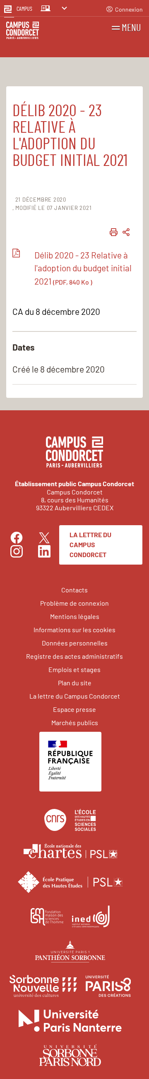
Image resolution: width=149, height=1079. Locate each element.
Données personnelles (75, 643)
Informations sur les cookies (74, 629)
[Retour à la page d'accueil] (22, 32)
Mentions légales (74, 616)
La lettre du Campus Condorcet (90, 544)
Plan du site (74, 683)
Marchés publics (74, 722)
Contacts (74, 590)
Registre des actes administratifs (74, 656)
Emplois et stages (74, 669)
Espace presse (74, 709)
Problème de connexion (74, 603)
